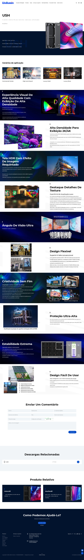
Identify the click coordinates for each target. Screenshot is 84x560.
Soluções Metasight (20, 2)
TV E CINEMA (5, 537)
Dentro (3, 536)
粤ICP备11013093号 (19, 554)
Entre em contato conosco (42, 523)
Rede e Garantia (16, 536)
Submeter (72, 432)
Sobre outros (59, 2)
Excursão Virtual (52, 2)
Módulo (3, 544)
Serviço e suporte (37, 2)
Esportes (4, 542)
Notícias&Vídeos (45, 2)
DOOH (3, 541)
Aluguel (3, 540)
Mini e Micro (4, 538)
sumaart (32, 554)
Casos (31, 2)
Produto (27, 2)
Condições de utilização (77, 554)
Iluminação (4, 545)
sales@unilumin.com (33, 541)
